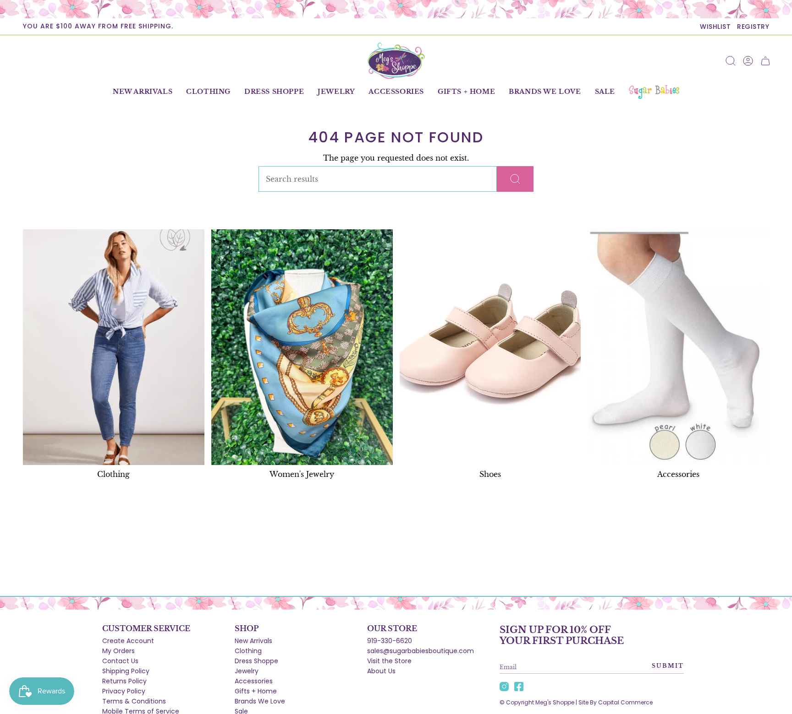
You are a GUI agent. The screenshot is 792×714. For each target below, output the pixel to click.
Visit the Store (389, 660)
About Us (381, 671)
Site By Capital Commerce (615, 702)
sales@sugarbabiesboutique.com (420, 650)
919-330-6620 (389, 640)
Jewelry (246, 671)
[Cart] (765, 61)
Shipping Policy (125, 671)
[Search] (515, 179)
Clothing (248, 650)
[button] (208, 92)
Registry (753, 26)
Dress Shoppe (256, 660)
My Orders (118, 650)
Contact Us (120, 660)
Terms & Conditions (134, 701)
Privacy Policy (123, 691)
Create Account (128, 640)
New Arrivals (253, 640)
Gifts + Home (256, 691)
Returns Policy (124, 681)
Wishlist (715, 26)
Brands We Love (260, 701)
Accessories (254, 681)
